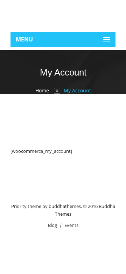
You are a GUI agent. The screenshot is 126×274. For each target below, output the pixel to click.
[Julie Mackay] (62, 14)
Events (71, 225)
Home (42, 90)
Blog (52, 225)
